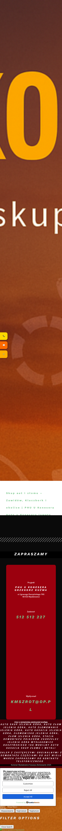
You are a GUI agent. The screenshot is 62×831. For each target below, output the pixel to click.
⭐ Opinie (32, 51)
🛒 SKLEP (46, 51)
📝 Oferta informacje (21, 37)
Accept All (28, 796)
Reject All (28, 790)
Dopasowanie (7, 810)
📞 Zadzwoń (17, 51)
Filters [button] (8, 807)
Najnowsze (21, 810)
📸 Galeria (34, 37)
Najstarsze (34, 810)
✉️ (4, 345)
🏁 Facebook (44, 37)
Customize (28, 783)
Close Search (6, 826)
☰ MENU (31, 42)
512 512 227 (31, 617)
